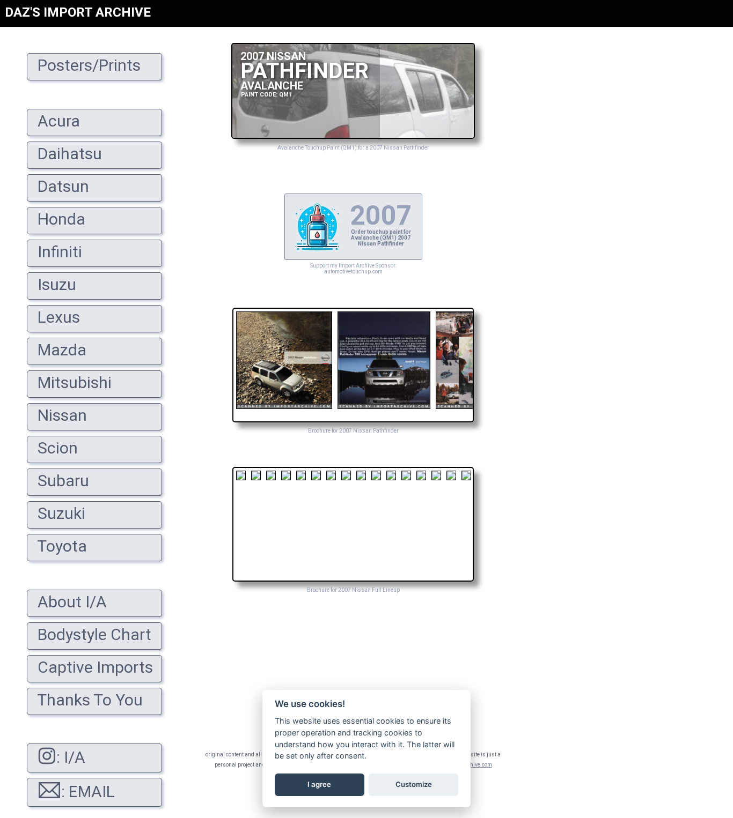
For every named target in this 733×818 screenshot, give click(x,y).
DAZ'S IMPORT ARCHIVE (78, 12)
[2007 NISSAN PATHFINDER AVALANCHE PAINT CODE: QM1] (353, 136)
